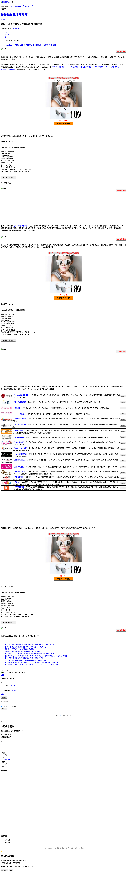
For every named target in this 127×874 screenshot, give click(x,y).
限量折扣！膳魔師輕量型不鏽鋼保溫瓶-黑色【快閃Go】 (22, 651)
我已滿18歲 (4, 870)
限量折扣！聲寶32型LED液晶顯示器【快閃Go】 (20, 649)
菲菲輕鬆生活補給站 (14, 14)
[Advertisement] (63, 208)
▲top (2, 694)
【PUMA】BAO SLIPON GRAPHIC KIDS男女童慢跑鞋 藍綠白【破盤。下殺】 (30, 644)
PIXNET (50, 848)
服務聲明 (81, 848)
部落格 (6, 35)
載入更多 (3, 697)
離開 (10, 870)
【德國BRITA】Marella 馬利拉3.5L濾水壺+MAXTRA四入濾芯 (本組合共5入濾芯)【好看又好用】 (36, 656)
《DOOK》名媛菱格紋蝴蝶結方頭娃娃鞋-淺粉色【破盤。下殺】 (25, 660)
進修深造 (15, 690)
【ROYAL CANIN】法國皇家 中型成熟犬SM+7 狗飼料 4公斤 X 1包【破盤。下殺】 (31, 665)
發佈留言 (3, 709)
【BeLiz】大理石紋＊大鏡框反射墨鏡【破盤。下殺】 (30, 45)
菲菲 (2, 675)
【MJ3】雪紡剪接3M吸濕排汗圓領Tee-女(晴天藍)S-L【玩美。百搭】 (26, 647)
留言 (15, 685)
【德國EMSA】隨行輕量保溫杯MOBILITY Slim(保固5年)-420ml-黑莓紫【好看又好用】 (32, 662)
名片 (5, 37)
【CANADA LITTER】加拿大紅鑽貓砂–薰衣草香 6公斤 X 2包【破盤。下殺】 (29, 653)
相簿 (5, 32)
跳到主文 (4, 19)
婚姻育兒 (16, 29)
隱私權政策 (74, 848)
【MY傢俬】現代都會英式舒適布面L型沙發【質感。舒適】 (24, 658)
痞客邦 (11, 685)
